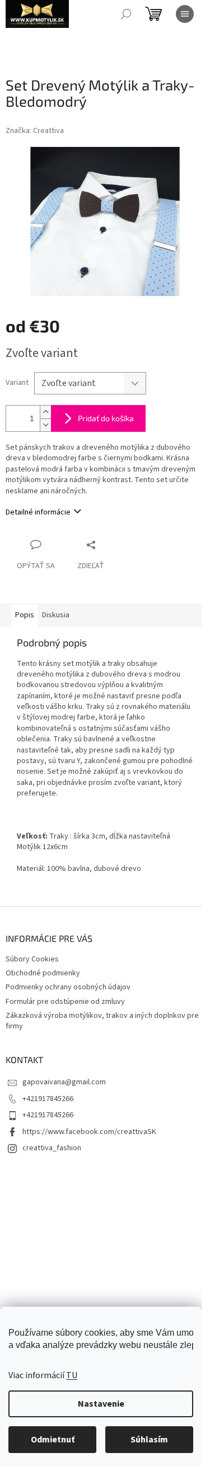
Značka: (35, 130)
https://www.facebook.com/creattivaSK (89, 1131)
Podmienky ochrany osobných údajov (68, 987)
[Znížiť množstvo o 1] (45, 424)
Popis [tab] (24, 615)
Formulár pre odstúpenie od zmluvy (65, 1001)
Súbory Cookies (32, 959)
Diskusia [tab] (55, 615)
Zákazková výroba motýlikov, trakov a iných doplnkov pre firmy (102, 1021)
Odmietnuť (52, 1439)
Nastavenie (101, 1404)
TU (71, 1375)
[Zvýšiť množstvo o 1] (45, 412)
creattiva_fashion (51, 1148)
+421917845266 (47, 1098)
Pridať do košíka (106, 418)
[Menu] (185, 14)
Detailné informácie (38, 512)
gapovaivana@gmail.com (64, 1082)
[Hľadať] (126, 14)
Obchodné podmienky (43, 973)
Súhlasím (149, 1439)
